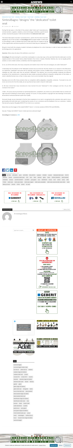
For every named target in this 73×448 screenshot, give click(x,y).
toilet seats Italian (19, 182)
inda (28, 401)
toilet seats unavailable (40, 182)
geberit (15, 384)
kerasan (11, 179)
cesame (50, 175)
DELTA (66, 175)
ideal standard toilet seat (19, 396)
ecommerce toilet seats (19, 177)
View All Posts (67, 209)
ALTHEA (9, 175)
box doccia (16, 369)
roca (39, 179)
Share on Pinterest (15, 170)
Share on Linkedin (11, 170)
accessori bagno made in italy (20, 367)
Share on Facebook (3, 170)
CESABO (44, 175)
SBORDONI (44, 179)
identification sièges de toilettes (21, 398)
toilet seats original (29, 182)
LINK (18, 115)
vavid (68, 182)
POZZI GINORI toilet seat (19, 413)
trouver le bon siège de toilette (25, 417)
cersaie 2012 (17, 376)
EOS (27, 177)
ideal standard (65, 177)
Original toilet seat (20, 17)
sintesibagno (21, 415)
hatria (48, 177)
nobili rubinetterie (18, 405)
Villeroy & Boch (6, 184)
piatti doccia (16, 408)
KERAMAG (5, 179)
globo (44, 177)
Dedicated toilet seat (8, 17)
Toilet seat (30, 17)
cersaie (26, 374)
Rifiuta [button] (60, 445)
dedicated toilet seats (58, 175)
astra (20, 175)
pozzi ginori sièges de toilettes (21, 410)
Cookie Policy (42, 445)
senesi (58, 179)
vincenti (13, 184)
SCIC (55, 179)
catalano (39, 175)
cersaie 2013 (24, 376)
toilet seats (10, 182)
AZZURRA (25, 175)
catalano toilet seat (18, 374)
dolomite (5, 177)
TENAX (4, 182)
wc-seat (28, 184)
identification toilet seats (19, 401)
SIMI (67, 179)
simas (63, 179)
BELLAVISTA (32, 175)
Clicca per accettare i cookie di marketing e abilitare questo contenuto (24, 327)
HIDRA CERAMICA (56, 177)
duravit (10, 177)
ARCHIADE (14, 175)
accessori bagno (17, 364)
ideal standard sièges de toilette (21, 393)
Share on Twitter (7, 170)
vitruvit (22, 184)
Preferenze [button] (67, 445)
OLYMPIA (27, 179)
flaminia (39, 177)
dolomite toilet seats (18, 381)
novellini (25, 405)
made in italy (26, 403)
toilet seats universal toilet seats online (56, 182)
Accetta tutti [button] (54, 445)
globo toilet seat (17, 389)
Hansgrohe (25, 389)
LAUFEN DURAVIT (19, 179)
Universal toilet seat (40, 17)
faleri (35, 177)
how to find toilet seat (19, 391)
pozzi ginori (33, 179)
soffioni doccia (29, 415)
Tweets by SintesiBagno (24, 327)
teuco (15, 417)
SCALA (50, 179)
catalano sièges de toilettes (20, 372)
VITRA (18, 184)
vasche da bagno (18, 420)
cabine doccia (23, 369)
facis (31, 177)
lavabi (20, 403)
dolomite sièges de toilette (26, 379)
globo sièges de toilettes (19, 386)
